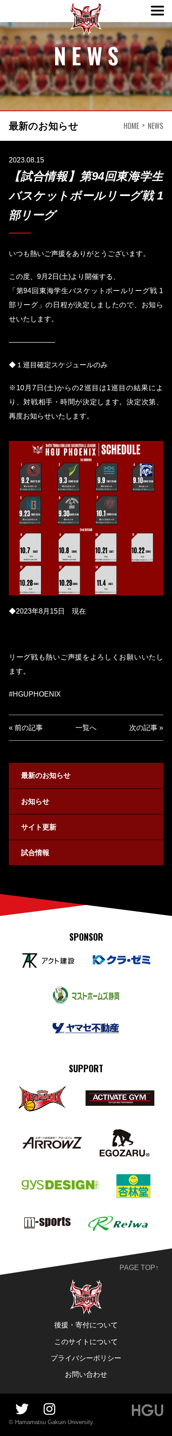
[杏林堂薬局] (133, 1180)
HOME (131, 126)
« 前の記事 (26, 727)
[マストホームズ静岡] (86, 991)
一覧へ (86, 727)
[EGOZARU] (125, 1135)
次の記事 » (146, 727)
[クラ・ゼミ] (122, 960)
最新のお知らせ (46, 775)
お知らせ (35, 801)
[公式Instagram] (49, 1409)
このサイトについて (86, 1342)
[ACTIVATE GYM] (120, 1096)
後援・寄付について (86, 1325)
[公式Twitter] (22, 1409)
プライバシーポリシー (86, 1358)
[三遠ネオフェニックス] (43, 1090)
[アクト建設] (48, 959)
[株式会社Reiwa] (118, 1221)
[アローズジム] (52, 1142)
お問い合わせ (86, 1374)
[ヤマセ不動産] (86, 1028)
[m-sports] (47, 1223)
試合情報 (35, 852)
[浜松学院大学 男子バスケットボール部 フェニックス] (86, 1285)
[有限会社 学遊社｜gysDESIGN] (60, 1186)
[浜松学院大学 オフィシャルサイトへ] (147, 1410)
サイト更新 (38, 827)
